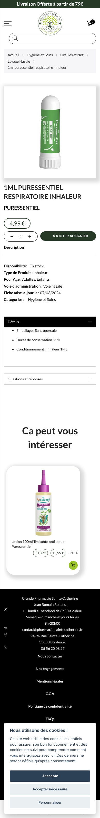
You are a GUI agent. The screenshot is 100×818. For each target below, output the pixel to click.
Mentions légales (50, 681)
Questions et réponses (25, 379)
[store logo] (50, 23)
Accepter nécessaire (50, 789)
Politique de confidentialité (50, 706)
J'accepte (50, 776)
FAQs (50, 719)
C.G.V (50, 693)
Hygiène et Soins (42, 299)
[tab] (50, 379)
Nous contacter (50, 656)
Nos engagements (50, 668)
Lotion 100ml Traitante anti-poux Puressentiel (38, 544)
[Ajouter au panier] (73, 565)
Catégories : (14, 299)
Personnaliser (50, 803)
